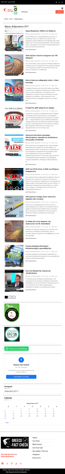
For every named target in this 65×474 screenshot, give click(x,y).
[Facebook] (53, 2)
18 (45, 413)
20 (5, 416)
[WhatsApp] (21, 463)
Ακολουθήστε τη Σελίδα (21, 377)
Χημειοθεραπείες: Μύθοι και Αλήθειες (41, 31)
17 (37, 413)
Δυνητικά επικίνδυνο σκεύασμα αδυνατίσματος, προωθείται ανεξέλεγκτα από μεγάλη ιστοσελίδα (41, 137)
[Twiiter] (56, 2)
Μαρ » (7, 422)
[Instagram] (59, 2)
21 (13, 416)
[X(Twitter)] (7, 463)
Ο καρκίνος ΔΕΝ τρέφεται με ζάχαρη (40, 108)
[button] (62, 8)
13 (5, 413)
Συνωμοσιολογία (10, 50)
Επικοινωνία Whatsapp (18, 348)
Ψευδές (19, 50)
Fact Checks (9, 45)
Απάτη (16, 74)
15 (21, 413)
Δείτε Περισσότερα (30, 49)
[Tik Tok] (62, 2)
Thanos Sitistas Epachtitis (33, 34)
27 (5, 418)
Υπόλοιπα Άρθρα (10, 216)
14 (13, 413)
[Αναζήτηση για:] (37, 12)
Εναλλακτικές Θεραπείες (13, 47)
